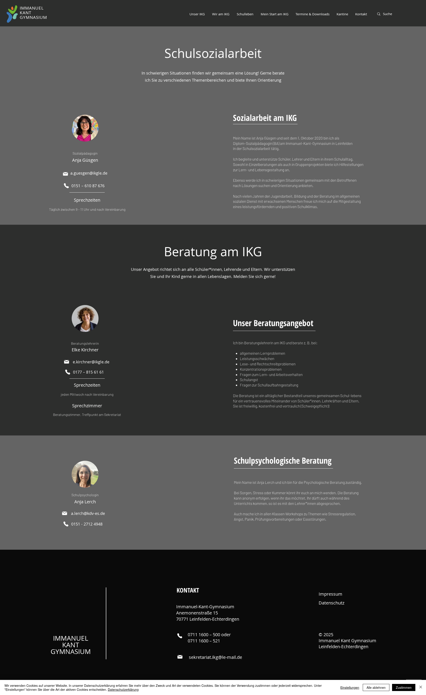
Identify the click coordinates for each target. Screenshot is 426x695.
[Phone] (66, 186)
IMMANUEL (70, 638)
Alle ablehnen (376, 687)
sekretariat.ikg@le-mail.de (215, 657)
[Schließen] (420, 687)
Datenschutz (331, 603)
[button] (220, 14)
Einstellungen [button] (349, 687)
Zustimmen (404, 687)
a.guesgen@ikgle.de (88, 173)
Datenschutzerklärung (123, 689)
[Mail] (65, 174)
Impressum (330, 594)
